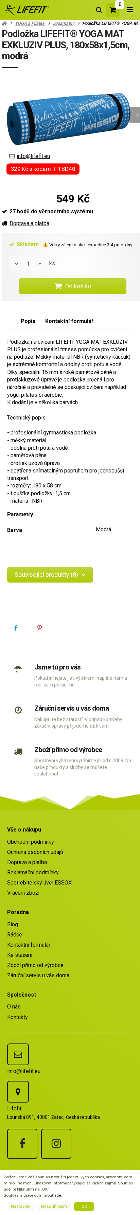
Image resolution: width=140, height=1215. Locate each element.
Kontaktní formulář (28, 945)
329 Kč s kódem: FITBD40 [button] (43, 168)
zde (57, 1195)
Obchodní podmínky (30, 842)
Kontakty (17, 1017)
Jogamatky (63, 23)
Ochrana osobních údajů (35, 852)
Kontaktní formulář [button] (69, 321)
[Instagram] (56, 1144)
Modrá (103, 529)
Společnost (21, 994)
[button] (16, 628)
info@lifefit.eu (33, 156)
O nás (14, 1006)
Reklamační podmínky (33, 872)
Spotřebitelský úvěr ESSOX (39, 882)
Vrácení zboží (23, 893)
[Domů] (26, 10)
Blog (12, 924)
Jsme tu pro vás (57, 667)
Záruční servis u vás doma (71, 708)
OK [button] (84, 1206)
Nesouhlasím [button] (54, 1206)
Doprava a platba (29, 223)
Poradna (18, 912)
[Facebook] (22, 1144)
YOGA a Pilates (30, 23)
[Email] (18, 1054)
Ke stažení (19, 955)
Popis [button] (28, 321)
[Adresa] (18, 1092)
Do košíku (78, 286)
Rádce (14, 934)
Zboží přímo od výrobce (68, 750)
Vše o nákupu (24, 829)
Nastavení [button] (20, 1206)
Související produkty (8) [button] (46, 574)
